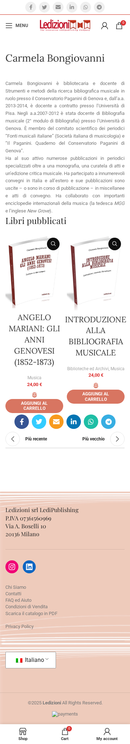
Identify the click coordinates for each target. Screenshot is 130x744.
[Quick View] (34, 395)
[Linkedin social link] (71, 7)
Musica (34, 377)
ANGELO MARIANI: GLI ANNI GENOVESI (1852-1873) (34, 339)
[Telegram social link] (99, 7)
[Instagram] (11, 566)
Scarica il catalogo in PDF (31, 613)
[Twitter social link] (44, 7)
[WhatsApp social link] (85, 7)
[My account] (105, 25)
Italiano (33, 659)
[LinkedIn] (29, 566)
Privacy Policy (19, 626)
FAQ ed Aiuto (18, 600)
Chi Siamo (15, 587)
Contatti (13, 593)
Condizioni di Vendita (26, 606)
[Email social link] (58, 7)
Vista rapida (53, 244)
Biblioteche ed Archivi (88, 368)
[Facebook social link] (30, 7)
